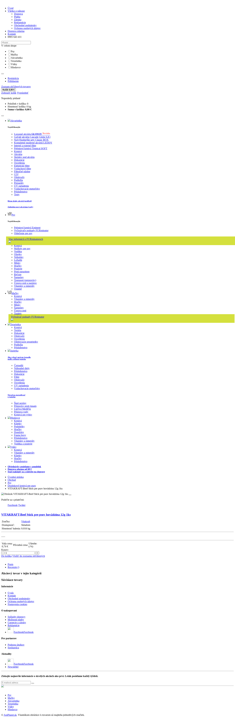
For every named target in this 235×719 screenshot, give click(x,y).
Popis (10, 564)
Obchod (12, 480)
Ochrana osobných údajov (27, 28)
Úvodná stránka (16, 477)
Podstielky (19, 426)
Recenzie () (13, 567)
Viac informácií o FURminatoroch (25, 239)
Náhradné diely (22, 368)
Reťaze (17, 274)
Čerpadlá (18, 365)
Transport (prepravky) (25, 280)
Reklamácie (20, 22)
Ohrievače (19, 177)
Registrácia (13, 78)
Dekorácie (19, 160)
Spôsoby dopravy (16, 616)
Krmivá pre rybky (23, 414)
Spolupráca (13, 647)
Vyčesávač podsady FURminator (27, 316)
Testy (17, 194)
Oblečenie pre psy (23, 233)
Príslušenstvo (20, 191)
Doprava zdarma (16, 31)
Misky (17, 263)
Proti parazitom (21, 271)
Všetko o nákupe (16, 11)
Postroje (18, 268)
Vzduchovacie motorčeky (27, 188)
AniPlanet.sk (10, 715)
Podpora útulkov (16, 644)
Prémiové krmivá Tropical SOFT (30, 148)
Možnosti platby (16, 619)
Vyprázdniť (22, 92)
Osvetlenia (19, 162)
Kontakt (12, 34)
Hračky (18, 265)
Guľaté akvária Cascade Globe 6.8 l (32, 137)
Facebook (29, 632)
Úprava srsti (20, 310)
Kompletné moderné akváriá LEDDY (33, 142)
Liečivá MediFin (22, 409)
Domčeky (19, 432)
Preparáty (19, 183)
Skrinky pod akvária (24, 157)
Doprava (18, 13)
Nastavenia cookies (17, 604)
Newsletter (13, 666)
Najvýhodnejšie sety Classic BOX (31, 139)
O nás (11, 592)
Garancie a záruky (17, 622)
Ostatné (18, 288)
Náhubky (19, 257)
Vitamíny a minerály (24, 286)
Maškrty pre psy (22, 248)
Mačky (14, 54)
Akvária (18, 154)
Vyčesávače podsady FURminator (31, 230)
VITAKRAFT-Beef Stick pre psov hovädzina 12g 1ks (36, 514)
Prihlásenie (13, 81)
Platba (17, 16)
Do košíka (6, 556)
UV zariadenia (21, 186)
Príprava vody (21, 411)
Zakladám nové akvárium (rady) (20, 207)
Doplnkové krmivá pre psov (22, 485)
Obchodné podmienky (25, 25)
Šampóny (19, 277)
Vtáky (14, 64)
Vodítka (18, 251)
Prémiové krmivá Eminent (27, 227)
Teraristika (16, 61)
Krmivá (18, 151)
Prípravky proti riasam (25, 406)
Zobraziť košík (8, 92)
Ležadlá (18, 260)
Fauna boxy (20, 435)
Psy (13, 51)
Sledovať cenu (40, 559)
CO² (16, 174)
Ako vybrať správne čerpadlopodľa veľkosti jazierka (19, 358)
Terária (17, 330)
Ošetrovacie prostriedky (26, 341)
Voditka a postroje (23, 443)
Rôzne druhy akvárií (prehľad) (20, 201)
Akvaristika (17, 57)
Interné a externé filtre (25, 145)
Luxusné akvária (32, 134)
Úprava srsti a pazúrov (25, 283)
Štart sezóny (20, 403)
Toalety (18, 313)
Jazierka (14, 350)
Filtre (16, 377)
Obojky (18, 254)
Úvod (10, 8)
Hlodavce (16, 67)
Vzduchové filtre (22, 168)
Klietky (18, 423)
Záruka (17, 19)
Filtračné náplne (22, 171)
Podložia (18, 180)
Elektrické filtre (22, 165)
